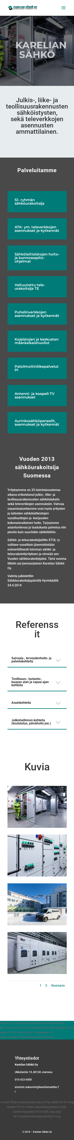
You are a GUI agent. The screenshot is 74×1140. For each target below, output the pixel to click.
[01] (37, 826)
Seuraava (58, 985)
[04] (37, 973)
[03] (37, 924)
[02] (37, 875)
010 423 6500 (23, 1079)
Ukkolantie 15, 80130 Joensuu (33, 1072)
